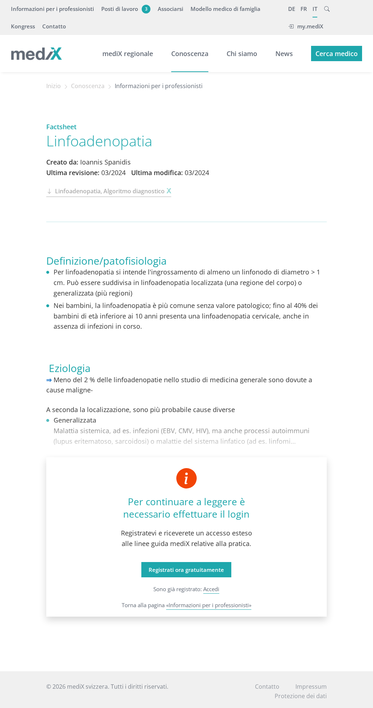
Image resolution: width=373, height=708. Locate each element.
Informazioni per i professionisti (52, 8)
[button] (327, 8)
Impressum (311, 687)
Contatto (54, 26)
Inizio (53, 86)
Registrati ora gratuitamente (186, 569)
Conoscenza (189, 53)
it (315, 8)
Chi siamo (242, 53)
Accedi (211, 589)
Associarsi (170, 8)
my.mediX (310, 26)
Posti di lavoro (124, 8)
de (291, 8)
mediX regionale (127, 53)
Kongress (23, 26)
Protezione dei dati (301, 696)
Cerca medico (336, 53)
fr (304, 8)
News (284, 53)
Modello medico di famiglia (225, 8)
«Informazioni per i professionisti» (208, 605)
